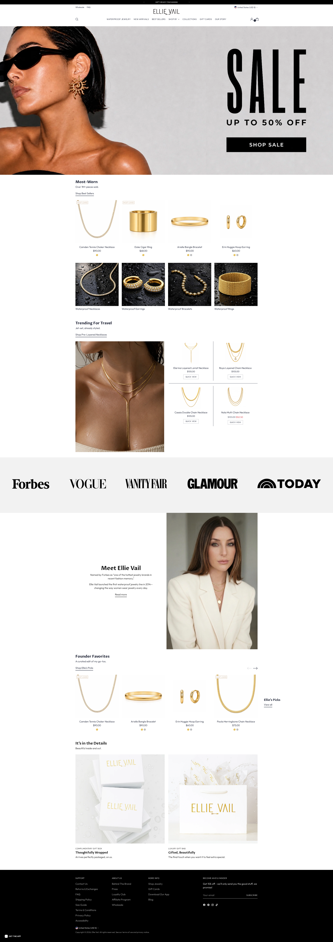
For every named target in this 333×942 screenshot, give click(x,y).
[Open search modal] (76, 19)
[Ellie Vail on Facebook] (204, 905)
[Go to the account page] (250, 19)
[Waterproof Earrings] (143, 284)
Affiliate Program (121, 899)
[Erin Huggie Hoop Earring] (236, 221)
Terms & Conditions (85, 910)
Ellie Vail (95, 932)
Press (115, 889)
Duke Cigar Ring (143, 247)
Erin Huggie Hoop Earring (236, 247)
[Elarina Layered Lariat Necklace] (191, 353)
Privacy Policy (83, 915)
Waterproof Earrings (133, 308)
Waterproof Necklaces (87, 308)
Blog (150, 899)
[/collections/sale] (167, 100)
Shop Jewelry (155, 883)
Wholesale (117, 904)
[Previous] (144, 2)
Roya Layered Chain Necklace (235, 368)
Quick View (191, 377)
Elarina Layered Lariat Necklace (191, 368)
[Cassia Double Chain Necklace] (191, 398)
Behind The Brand (121, 883)
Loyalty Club (119, 894)
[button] (13, 936)
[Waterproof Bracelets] (189, 284)
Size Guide (81, 904)
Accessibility (81, 920)
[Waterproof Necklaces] (97, 284)
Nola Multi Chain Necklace (235, 412)
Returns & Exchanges (86, 889)
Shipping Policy (83, 899)
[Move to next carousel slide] (255, 668)
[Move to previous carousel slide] (249, 668)
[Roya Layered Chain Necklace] (235, 353)
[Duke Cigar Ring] (143, 221)
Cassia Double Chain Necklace (191, 412)
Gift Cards (154, 889)
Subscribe (252, 895)
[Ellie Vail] (166, 12)
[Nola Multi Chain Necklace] (235, 398)
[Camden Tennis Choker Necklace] (97, 221)
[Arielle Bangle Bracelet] (189, 221)
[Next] (189, 2)
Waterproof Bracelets (180, 308)
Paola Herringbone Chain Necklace (236, 721)
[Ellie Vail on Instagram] (212, 905)
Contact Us (81, 883)
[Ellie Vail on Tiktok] (217, 905)
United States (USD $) (246, 7)
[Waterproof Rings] (236, 284)
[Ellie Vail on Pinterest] (208, 905)
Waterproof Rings (224, 308)
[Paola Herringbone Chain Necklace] (236, 696)
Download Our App (158, 894)
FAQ (77, 894)
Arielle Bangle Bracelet (189, 247)
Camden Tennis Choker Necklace (97, 247)
